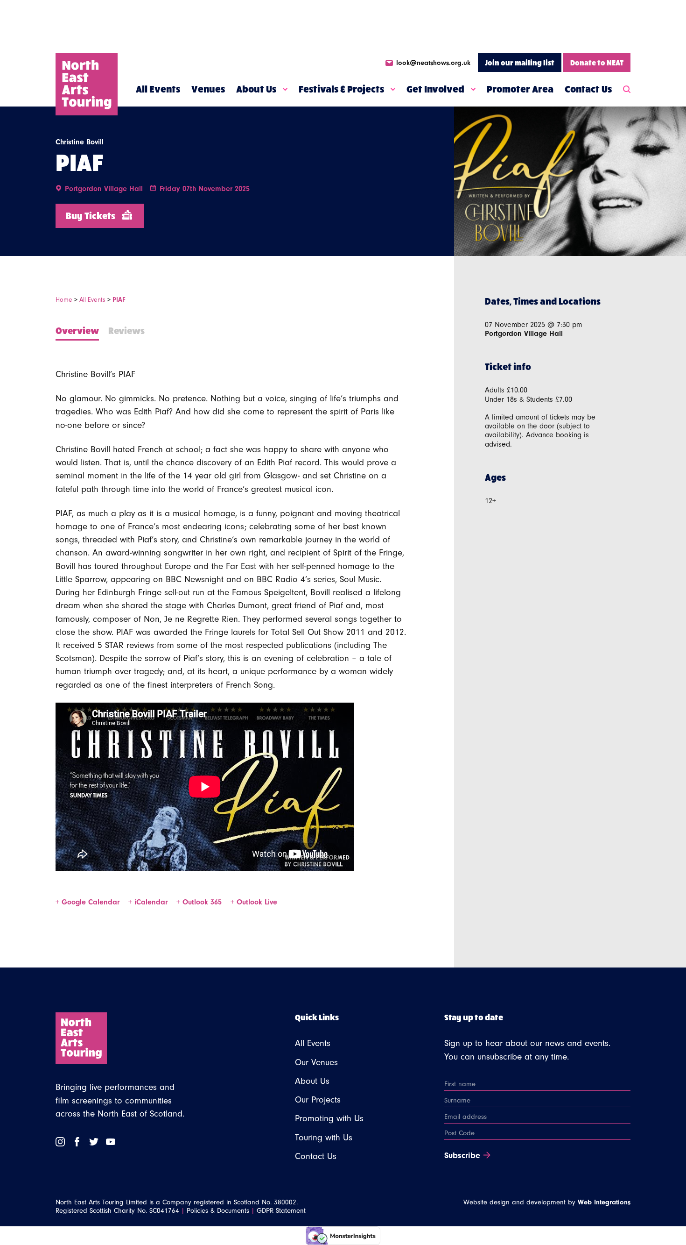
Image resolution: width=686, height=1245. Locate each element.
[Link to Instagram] (60, 1141)
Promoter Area (520, 88)
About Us (256, 88)
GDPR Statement (281, 1211)
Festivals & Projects (341, 88)
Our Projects (318, 1100)
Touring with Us (323, 1137)
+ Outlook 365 (200, 902)
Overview (77, 330)
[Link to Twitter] (93, 1141)
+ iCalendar (149, 902)
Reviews (126, 330)
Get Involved (435, 88)
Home (64, 300)
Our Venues (316, 1062)
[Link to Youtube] (110, 1141)
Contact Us (588, 88)
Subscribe (462, 1156)
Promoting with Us (329, 1118)
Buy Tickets (90, 215)
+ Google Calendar (89, 902)
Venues (208, 88)
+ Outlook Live (254, 902)
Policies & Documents (218, 1211)
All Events (158, 88)
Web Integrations (604, 1202)
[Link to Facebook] (77, 1141)
